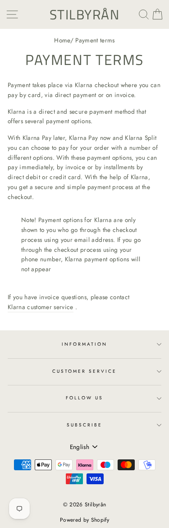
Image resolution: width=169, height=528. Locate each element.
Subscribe (85, 424)
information (85, 344)
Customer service (84, 371)
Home (62, 40)
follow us (85, 397)
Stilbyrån (85, 14)
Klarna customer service (40, 306)
